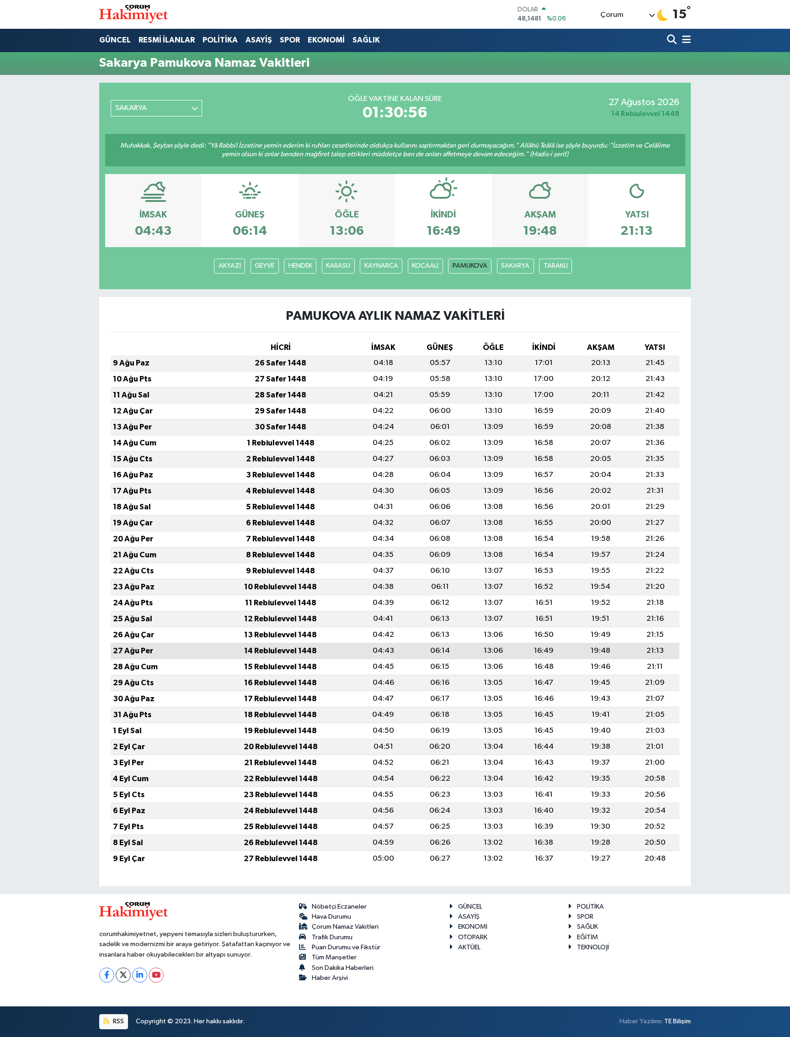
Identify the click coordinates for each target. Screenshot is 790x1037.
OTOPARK (472, 937)
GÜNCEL (115, 40)
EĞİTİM (587, 937)
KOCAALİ (425, 265)
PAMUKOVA (470, 265)
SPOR (290, 40)
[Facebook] (106, 975)
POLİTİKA (220, 40)
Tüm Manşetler (334, 957)
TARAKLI (556, 265)
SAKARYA (515, 265)
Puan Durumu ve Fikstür (346, 947)
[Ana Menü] (684, 40)
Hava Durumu (331, 916)
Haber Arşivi (330, 977)
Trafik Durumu (332, 937)
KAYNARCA (381, 265)
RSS (118, 1021)
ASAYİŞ (259, 40)
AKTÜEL (469, 947)
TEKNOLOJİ (593, 947)
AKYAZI (230, 265)
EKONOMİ (326, 40)
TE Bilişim (677, 1021)
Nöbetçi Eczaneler (339, 906)
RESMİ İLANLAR (167, 40)
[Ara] (672, 40)
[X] (123, 975)
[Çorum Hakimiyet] (133, 14)
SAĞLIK (366, 40)
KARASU (338, 265)
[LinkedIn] (139, 975)
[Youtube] (156, 975)
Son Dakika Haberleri (343, 967)
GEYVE (264, 265)
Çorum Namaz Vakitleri (345, 926)
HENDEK (300, 265)
